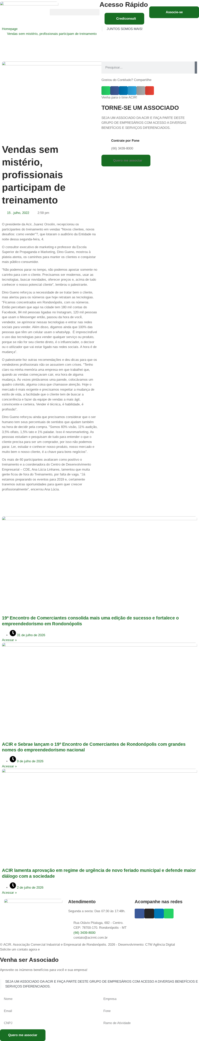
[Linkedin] (159, 913)
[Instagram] (149, 913)
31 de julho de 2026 (30, 635)
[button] (75, 12)
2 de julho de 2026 (29, 887)
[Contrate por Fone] (106, 142)
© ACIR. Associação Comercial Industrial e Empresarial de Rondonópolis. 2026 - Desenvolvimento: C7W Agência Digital (87, 944)
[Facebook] (139, 913)
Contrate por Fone (125, 140)
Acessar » (9, 640)
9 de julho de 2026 (29, 761)
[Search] (196, 67)
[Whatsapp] (169, 913)
